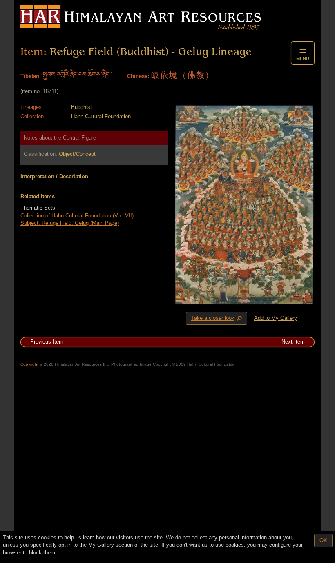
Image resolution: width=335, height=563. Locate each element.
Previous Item (46, 342)
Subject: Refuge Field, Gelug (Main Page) (69, 223)
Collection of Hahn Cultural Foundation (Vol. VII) (77, 216)
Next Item (293, 342)
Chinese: (138, 76)
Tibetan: (30, 76)
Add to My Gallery (275, 318)
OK (323, 540)
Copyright (29, 364)
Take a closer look (217, 318)
